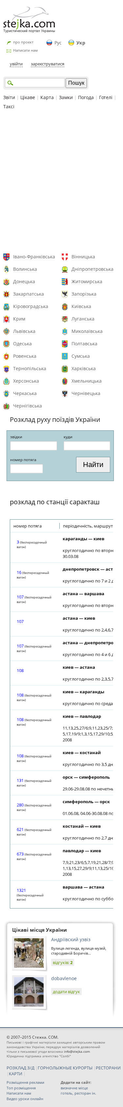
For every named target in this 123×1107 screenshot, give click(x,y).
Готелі (106, 97)
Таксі (8, 106)
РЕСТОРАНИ (108, 1068)
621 (20, 829)
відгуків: (62, 962)
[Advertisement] (61, 182)
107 (20, 597)
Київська (81, 306)
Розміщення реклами (25, 1082)
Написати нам (25, 50)
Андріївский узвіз (71, 939)
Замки (66, 97)
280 (20, 805)
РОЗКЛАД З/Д (20, 1068)
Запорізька (84, 294)
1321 (21, 890)
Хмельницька (87, 381)
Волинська (25, 269)
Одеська (22, 343)
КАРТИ (15, 1074)
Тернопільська (29, 368)
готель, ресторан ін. (78, 1093)
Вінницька (83, 256)
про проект (23, 42)
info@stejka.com (77, 1051)
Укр (80, 43)
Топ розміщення (21, 1087)
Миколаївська (87, 331)
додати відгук (66, 992)
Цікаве (27, 97)
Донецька (24, 281)
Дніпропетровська (92, 269)
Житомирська (87, 281)
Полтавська (84, 343)
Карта (47, 97)
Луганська (83, 319)
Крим (19, 319)
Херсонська (26, 381)
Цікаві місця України (39, 929)
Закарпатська (28, 294)
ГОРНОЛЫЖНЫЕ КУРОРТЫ (65, 1068)
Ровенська (24, 356)
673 (20, 854)
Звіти (9, 97)
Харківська (84, 368)
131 (20, 780)
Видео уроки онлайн (25, 1098)
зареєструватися (47, 64)
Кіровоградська (30, 306)
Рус (58, 43)
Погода (86, 97)
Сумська (81, 356)
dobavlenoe (64, 978)
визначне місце (74, 1087)
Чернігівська (27, 406)
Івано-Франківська (34, 256)
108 (20, 670)
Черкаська (25, 393)
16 (19, 572)
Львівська (24, 331)
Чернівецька (86, 393)
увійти (16, 64)
